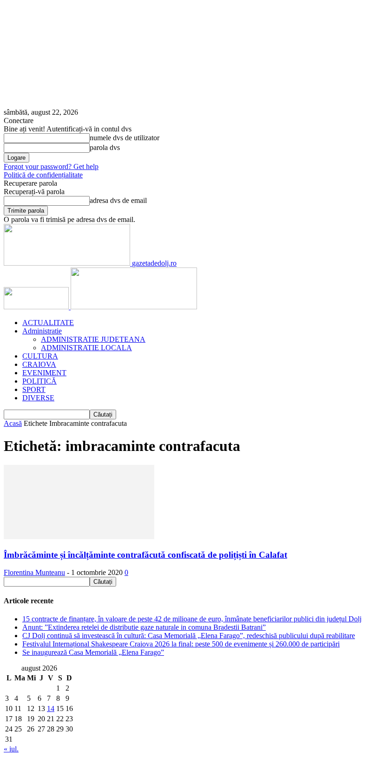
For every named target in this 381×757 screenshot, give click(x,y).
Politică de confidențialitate (43, 175)
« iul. (11, 749)
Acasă (13, 423)
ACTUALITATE (48, 322)
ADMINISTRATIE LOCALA (86, 348)
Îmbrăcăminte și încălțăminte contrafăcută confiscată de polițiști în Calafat (145, 555)
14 (50, 708)
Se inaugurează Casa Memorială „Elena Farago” (93, 652)
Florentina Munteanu (34, 572)
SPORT (34, 389)
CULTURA (40, 356)
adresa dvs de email (118, 200)
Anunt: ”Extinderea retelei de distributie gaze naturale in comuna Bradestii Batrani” (144, 627)
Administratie (42, 331)
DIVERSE (38, 398)
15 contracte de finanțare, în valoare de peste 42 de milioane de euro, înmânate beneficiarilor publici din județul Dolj (191, 619)
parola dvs (105, 147)
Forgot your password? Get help (51, 166)
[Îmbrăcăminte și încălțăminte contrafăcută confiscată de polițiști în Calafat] (79, 537)
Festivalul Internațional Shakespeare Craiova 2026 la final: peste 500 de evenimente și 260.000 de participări (181, 644)
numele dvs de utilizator (124, 138)
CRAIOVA (39, 364)
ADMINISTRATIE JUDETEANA (93, 339)
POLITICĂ (39, 381)
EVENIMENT (44, 373)
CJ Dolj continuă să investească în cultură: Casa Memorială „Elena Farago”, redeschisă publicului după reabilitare (188, 636)
